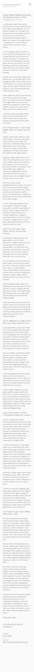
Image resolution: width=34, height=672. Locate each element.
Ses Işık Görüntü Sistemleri (12, 5)
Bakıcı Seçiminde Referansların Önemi (15, 642)
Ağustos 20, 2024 (10, 20)
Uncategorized (7, 627)
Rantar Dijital (7, 636)
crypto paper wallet (9, 617)
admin (20, 20)
